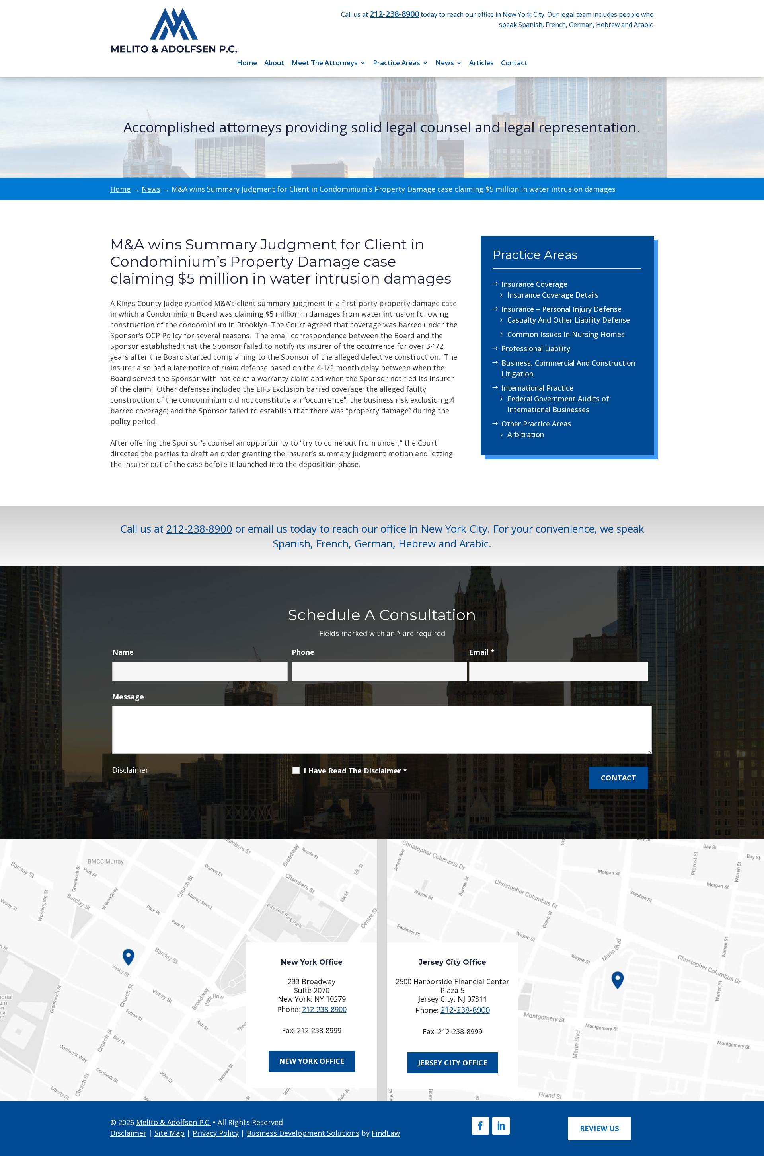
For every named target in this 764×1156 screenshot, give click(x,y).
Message (128, 696)
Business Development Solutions (303, 1133)
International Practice (537, 388)
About (274, 62)
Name (123, 652)
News (444, 62)
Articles (481, 62)
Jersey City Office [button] (452, 1062)
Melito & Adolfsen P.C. (173, 1122)
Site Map (169, 1133)
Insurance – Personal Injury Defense (561, 309)
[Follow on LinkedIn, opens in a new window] (501, 1126)
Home (247, 62)
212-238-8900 (394, 13)
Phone (303, 652)
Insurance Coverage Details (552, 295)
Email (482, 652)
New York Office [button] (312, 1061)
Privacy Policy (216, 1133)
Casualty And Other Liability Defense (568, 320)
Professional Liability (535, 348)
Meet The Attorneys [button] (324, 62)
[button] (754, 1097)
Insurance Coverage (534, 284)
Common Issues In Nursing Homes (566, 334)
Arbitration (525, 434)
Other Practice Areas (536, 423)
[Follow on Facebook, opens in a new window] (480, 1126)
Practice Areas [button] (396, 62)
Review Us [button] (599, 1128)
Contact (514, 62)
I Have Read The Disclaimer (355, 771)
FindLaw (386, 1133)
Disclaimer (130, 770)
